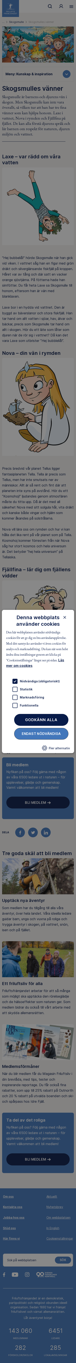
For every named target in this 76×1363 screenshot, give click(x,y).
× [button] (64, 617)
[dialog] (38, 681)
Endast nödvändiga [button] (41, 733)
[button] (56, 749)
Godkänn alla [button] (41, 719)
